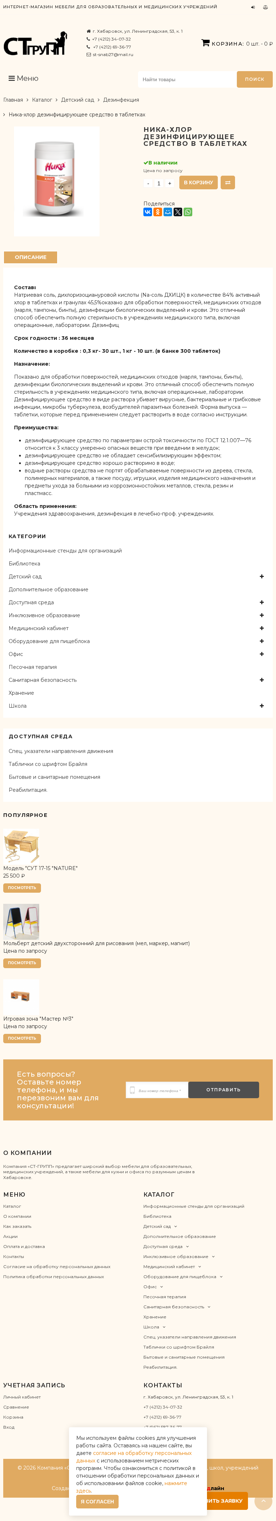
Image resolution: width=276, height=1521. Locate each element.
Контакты (13, 1256)
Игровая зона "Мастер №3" (38, 1019)
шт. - (242, 44)
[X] (178, 212)
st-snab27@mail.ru (113, 54)
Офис (16, 654)
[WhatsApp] (188, 212)
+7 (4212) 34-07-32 (111, 39)
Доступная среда (31, 602)
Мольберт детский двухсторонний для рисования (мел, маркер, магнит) (96, 943)
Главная (13, 100)
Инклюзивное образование (44, 615)
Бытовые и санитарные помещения (54, 777)
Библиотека (24, 563)
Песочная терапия (33, 667)
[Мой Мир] (168, 212)
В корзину (198, 182)
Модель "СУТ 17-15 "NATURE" (40, 868)
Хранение (21, 693)
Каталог (42, 100)
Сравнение (16, 1407)
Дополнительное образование (48, 589)
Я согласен (97, 1501)
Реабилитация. (28, 790)
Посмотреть (22, 888)
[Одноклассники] (157, 212)
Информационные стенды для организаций (65, 550)
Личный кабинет (22, 1397)
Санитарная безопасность (43, 680)
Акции (10, 1236)
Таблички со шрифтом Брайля (48, 764)
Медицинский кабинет (39, 628)
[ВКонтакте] (147, 212)
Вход (8, 1427)
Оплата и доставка (24, 1246)
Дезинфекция (121, 100)
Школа (18, 706)
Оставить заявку (216, 1501)
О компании (17, 1216)
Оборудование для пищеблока (49, 641)
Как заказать (17, 1226)
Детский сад (77, 100)
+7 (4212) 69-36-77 (111, 47)
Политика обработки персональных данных (53, 1276)
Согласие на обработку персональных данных (56, 1266)
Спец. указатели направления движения (61, 751)
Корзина (13, 1417)
